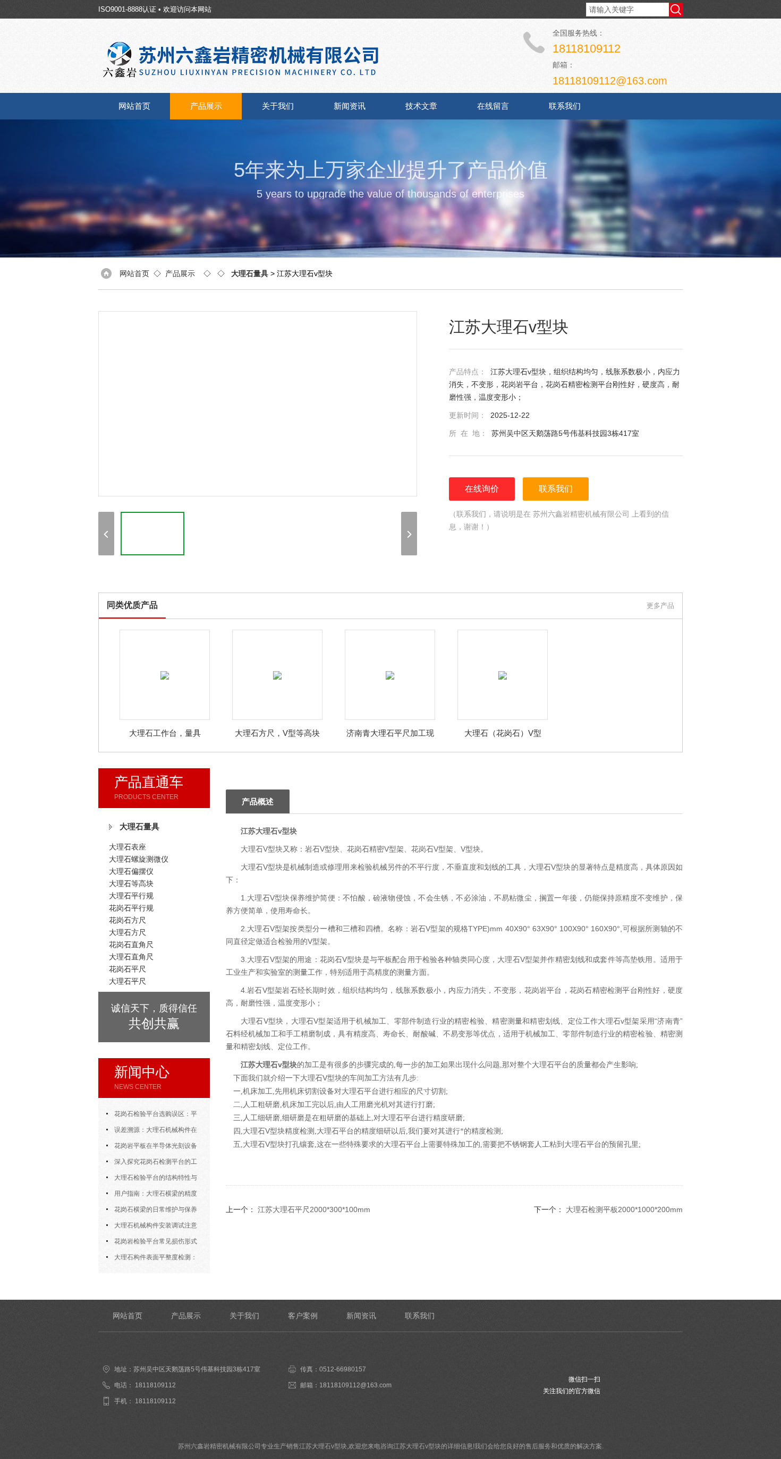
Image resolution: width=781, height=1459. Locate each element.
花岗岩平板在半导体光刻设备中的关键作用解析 (151, 1148)
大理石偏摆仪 (131, 871)
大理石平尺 (127, 981)
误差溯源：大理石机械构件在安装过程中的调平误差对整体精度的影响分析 (154, 1132)
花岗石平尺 (127, 969)
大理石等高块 (131, 883)
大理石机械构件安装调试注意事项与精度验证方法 (151, 1227)
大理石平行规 (131, 895)
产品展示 (206, 105)
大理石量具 (139, 826)
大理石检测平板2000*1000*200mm (624, 1209)
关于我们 (278, 105)
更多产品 (660, 606)
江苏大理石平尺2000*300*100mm (314, 1209)
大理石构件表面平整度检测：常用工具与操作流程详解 (151, 1259)
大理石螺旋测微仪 (138, 859)
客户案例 (303, 1315)
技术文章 (421, 105)
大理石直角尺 (131, 956)
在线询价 (482, 488)
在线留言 (493, 105)
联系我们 (565, 105)
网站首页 (134, 105)
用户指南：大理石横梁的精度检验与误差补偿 (151, 1195)
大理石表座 (127, 847)
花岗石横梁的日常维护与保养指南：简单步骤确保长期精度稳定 (154, 1211)
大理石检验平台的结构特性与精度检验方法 (151, 1180)
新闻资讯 (350, 105)
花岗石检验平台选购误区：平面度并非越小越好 (151, 1116)
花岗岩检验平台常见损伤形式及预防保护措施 (151, 1243)
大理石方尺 (127, 932)
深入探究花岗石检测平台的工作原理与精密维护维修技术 (151, 1164)
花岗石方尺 (127, 920)
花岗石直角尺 (131, 944)
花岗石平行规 (131, 908)
